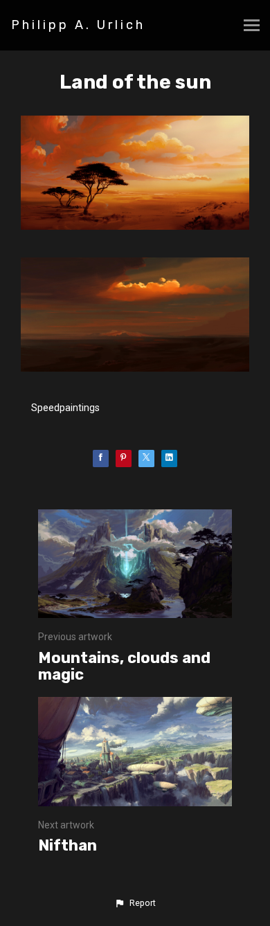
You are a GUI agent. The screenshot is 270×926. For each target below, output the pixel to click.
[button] (135, 903)
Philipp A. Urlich (78, 25)
